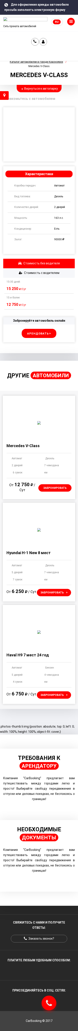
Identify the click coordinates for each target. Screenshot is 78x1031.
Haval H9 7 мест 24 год (27, 655)
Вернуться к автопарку (41, 88)
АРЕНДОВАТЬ (38, 333)
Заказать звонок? (35, 42)
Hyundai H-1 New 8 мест (28, 552)
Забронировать (55, 487)
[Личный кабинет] (43, 42)
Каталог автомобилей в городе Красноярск (36, 61)
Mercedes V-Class (23, 445)
